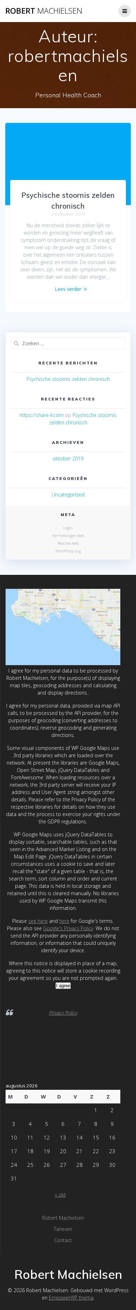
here (64, 921)
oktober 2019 (68, 458)
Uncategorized (68, 494)
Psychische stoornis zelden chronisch (68, 379)
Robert (43, 11)
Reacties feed (68, 543)
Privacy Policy (63, 1012)
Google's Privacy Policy (68, 928)
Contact (63, 1240)
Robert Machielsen (63, 1217)
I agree (63, 985)
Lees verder (68, 289)
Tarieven (63, 1229)
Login (68, 527)
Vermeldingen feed (68, 535)
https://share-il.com (41, 415)
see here (38, 921)
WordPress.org (68, 550)
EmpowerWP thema (71, 1297)
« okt (60, 1194)
